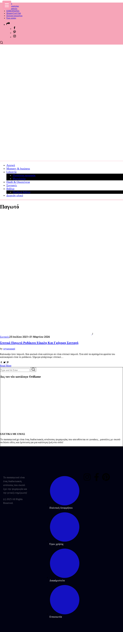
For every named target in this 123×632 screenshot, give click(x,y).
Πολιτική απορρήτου (14, 16)
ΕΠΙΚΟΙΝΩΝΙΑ (12, 11)
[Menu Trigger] (6, 5)
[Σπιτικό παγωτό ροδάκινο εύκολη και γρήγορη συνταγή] (46, 333)
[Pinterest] (106, 477)
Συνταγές (4, 336)
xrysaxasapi (9, 348)
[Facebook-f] (97, 477)
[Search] (33, 369)
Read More (5, 365)
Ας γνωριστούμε (12, 6)
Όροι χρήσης (11, 18)
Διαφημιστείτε (11, 8)
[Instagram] (87, 477)
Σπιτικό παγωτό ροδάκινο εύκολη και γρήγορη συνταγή (39, 342)
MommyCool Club (13, 13)
